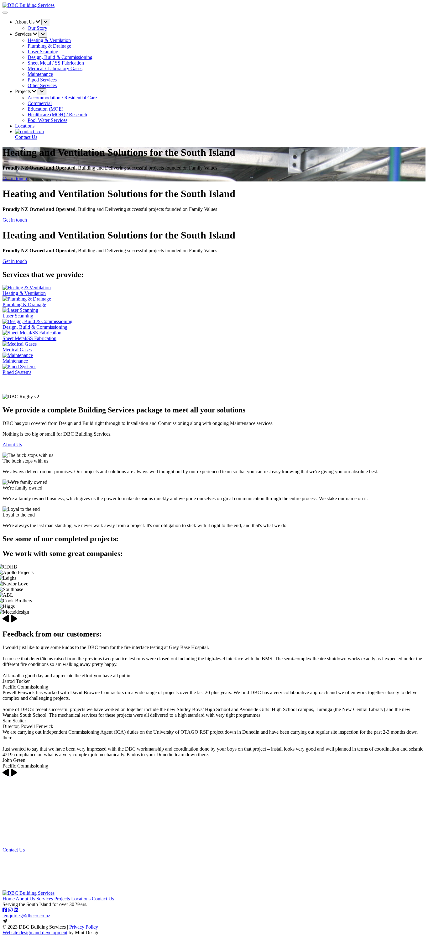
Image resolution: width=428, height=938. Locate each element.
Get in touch (15, 178)
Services (44, 898)
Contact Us (14, 849)
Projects (62, 898)
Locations (24, 125)
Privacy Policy (83, 927)
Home (9, 898)
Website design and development (35, 932)
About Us (12, 444)
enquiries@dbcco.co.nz (26, 915)
